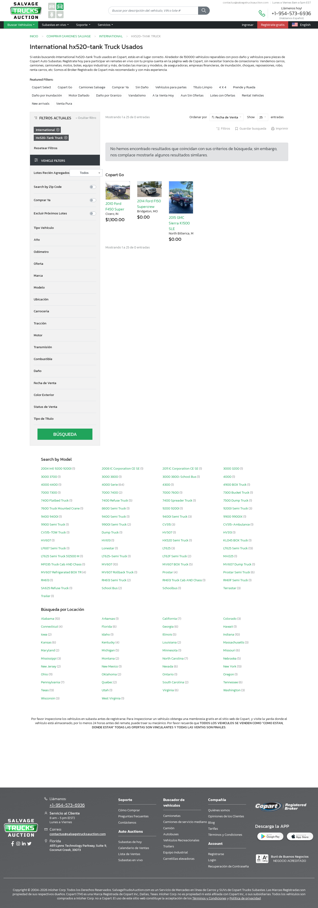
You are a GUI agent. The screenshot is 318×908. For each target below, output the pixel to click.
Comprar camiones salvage (69, 36)
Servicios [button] (104, 24)
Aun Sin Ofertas (192, 95)
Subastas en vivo (130, 860)
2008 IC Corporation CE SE (121, 468)
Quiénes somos (219, 810)
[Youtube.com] (29, 844)
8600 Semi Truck (114, 508)
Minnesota (170, 650)
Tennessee (231, 682)
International (111, 36)
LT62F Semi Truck (175, 556)
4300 (166, 484)
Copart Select (41, 87)
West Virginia (111, 698)
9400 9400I (50, 516)
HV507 (167, 532)
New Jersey (49, 666)
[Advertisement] (159, 758)
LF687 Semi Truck (54, 548)
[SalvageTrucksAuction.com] (60, 6)
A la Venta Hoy (163, 95)
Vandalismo (137, 95)
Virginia (168, 690)
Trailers (168, 846)
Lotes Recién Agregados (52, 173)
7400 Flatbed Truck (55, 500)
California (170, 618)
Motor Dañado (79, 95)
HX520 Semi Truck (175, 540)
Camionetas (171, 815)
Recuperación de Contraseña (228, 866)
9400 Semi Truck (114, 516)
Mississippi (49, 658)
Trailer (46, 596)
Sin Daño (142, 87)
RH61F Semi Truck (236, 580)
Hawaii (228, 626)
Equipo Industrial (175, 852)
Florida (107, 626)
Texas (45, 690)
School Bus (110, 588)
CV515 (167, 524)
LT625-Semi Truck (115, 556)
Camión (168, 828)
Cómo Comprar (129, 810)
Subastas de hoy (130, 841)
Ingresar (248, 24)
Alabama (48, 618)
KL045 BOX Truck (236, 540)
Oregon (229, 674)
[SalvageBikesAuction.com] (52, 14)
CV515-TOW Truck (54, 532)
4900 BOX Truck (235, 484)
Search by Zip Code (48, 187)
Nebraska (230, 658)
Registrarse (216, 854)
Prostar (168, 572)
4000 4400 (49, 484)
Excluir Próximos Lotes (50, 213)
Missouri (229, 650)
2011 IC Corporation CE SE (180, 468)
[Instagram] (18, 844)
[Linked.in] (24, 844)
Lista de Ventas (129, 854)
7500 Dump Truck (236, 500)
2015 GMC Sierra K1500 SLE (179, 223)
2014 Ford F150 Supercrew (149, 203)
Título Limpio (202, 87)
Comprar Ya (120, 87)
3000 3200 (231, 468)
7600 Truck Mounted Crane (60, 508)
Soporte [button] (82, 24)
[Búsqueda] (204, 11)
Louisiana (169, 642)
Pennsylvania (51, 682)
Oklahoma (110, 674)
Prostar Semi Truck (237, 572)
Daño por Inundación (47, 95)
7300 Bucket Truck (236, 492)
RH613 (45, 580)
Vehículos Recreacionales (181, 840)
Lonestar (108, 548)
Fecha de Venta (227, 117)
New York (230, 666)
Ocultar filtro (86, 118)
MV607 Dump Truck (237, 564)
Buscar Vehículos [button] (20, 24)
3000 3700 (49, 476)
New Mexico (110, 666)
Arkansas (109, 618)
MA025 (228, 556)
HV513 (228, 532)
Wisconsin (48, 698)
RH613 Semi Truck (114, 580)
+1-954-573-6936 (291, 13)
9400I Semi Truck (175, 516)
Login (212, 860)
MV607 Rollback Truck (118, 572)
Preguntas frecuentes (133, 816)
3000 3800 (110, 476)
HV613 (106, 540)
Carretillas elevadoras (178, 858)
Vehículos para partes (170, 87)
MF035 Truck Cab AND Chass (61, 564)
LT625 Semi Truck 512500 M (60, 556)
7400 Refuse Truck (115, 500)
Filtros (225, 129)
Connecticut (50, 626)
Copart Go (65, 87)
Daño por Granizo (109, 95)
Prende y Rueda (244, 87)
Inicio (34, 36)
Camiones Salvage (92, 87)
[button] (65, 228)
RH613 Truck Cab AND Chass (182, 580)
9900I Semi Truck (114, 524)
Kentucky (108, 642)
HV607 (46, 540)
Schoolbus (170, 588)
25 (261, 117)
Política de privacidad (245, 898)
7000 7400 (110, 492)
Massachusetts (234, 642)
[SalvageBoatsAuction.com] (60, 14)
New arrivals (40, 103)
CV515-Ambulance (236, 524)
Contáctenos (127, 822)
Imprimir (282, 129)
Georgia (168, 626)
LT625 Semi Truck (235, 548)
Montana (108, 658)
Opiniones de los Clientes (226, 816)
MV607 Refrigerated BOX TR (61, 572)
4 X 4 (222, 87)
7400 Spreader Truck (177, 500)
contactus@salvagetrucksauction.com (245, 2)
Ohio (45, 674)
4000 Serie (110, 484)
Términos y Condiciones (225, 834)
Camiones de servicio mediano (185, 821)
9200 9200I (171, 508)
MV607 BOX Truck (175, 564)
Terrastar (230, 588)
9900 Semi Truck (53, 524)
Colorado (230, 618)
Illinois (167, 634)
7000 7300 (49, 492)
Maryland (48, 650)
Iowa (44, 634)
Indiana (229, 634)
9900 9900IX (233, 516)
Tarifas (213, 828)
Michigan (108, 650)
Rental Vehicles (253, 95)
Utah (105, 690)
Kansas (46, 642)
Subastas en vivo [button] (54, 24)
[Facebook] (12, 844)
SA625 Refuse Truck (55, 588)
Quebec (107, 682)
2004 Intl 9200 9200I (56, 468)
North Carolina (173, 658)
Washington (232, 690)
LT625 (166, 548)
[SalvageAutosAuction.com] (52, 6)
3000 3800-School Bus (179, 476)
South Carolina (173, 682)
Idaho (106, 634)
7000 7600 (170, 492)
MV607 (107, 564)
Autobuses (171, 834)
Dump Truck (110, 532)
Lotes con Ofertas (222, 95)
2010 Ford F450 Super (114, 206)
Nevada (168, 666)
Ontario (168, 674)
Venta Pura (64, 103)
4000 (227, 476)
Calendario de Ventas (133, 848)
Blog (211, 822)
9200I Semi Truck (236, 508)
